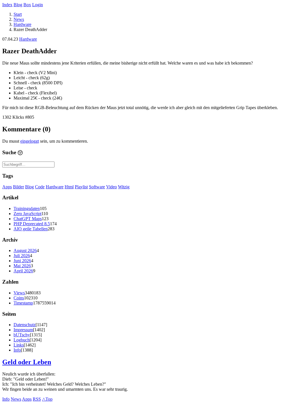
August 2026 (25, 250)
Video (111, 186)
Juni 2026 (22, 260)
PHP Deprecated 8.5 (32, 223)
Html (69, 186)
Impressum (23, 329)
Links (19, 345)
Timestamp (23, 303)
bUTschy (22, 334)
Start (18, 14)
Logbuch (22, 339)
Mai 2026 (22, 265)
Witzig (124, 186)
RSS (37, 399)
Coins (19, 297)
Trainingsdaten (27, 208)
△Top (47, 399)
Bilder (18, 186)
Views (19, 292)
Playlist (81, 186)
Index (7, 4)
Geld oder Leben (26, 362)
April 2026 (23, 270)
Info (17, 350)
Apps (7, 186)
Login (37, 4)
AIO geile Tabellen (31, 228)
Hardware (22, 24)
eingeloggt (29, 141)
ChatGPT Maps (28, 218)
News (19, 19)
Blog (18, 4)
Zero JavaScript (27, 213)
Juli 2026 (22, 255)
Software (97, 186)
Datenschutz (25, 324)
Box (27, 4)
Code (40, 186)
